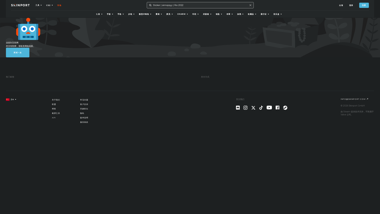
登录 (351, 5)
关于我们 (56, 100)
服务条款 (84, 122)
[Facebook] (277, 107)
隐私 (82, 113)
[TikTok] (261, 108)
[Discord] (238, 108)
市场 (59, 5)
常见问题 (84, 100)
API (54, 118)
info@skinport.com (353, 99)
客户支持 (84, 104)
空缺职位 (84, 109)
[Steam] (285, 108)
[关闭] (250, 5)
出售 (341, 5)
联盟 (54, 104)
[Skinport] (23, 5)
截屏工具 (56, 113)
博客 (54, 109)
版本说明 (84, 118)
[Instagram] (245, 108)
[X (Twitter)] (253, 108)
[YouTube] (269, 107)
